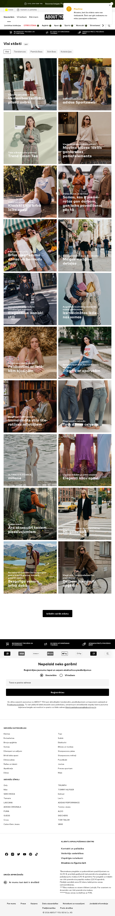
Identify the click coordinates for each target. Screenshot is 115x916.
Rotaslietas (9, 738)
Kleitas (7, 734)
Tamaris (7, 798)
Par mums (11, 904)
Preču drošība (66, 908)
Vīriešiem (22, 17)
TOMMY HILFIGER (66, 789)
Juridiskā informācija (98, 904)
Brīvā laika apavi (11, 755)
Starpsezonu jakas (66, 751)
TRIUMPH (62, 785)
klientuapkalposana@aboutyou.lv (80, 707)
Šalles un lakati (10, 764)
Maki (60, 773)
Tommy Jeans (64, 807)
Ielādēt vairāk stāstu (57, 613)
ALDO (60, 811)
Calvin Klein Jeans (12, 824)
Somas (7, 747)
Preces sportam (65, 768)
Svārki (60, 738)
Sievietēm (9, 17)
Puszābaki (62, 760)
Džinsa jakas (9, 760)
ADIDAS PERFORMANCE (69, 802)
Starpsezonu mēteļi (67, 755)
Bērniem (33, 17)
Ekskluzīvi (62, 742)
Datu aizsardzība (50, 904)
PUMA (6, 811)
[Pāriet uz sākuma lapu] (20, 843)
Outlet (10, 10)
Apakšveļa (8, 768)
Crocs (6, 820)
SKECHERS (63, 815)
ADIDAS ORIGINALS (12, 807)
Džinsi (6, 773)
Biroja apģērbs (10, 742)
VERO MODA (9, 794)
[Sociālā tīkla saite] (6, 854)
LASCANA (8, 802)
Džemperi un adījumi (13, 751)
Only (6, 785)
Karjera (34, 904)
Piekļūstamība (48, 908)
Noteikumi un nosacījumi (74, 904)
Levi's (60, 798)
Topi (60, 734)
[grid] (57, 326)
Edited (61, 794)
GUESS (7, 815)
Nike (5, 789)
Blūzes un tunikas (65, 747)
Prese (23, 904)
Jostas (61, 764)
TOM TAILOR (64, 820)
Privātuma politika (15, 704)
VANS (60, 824)
